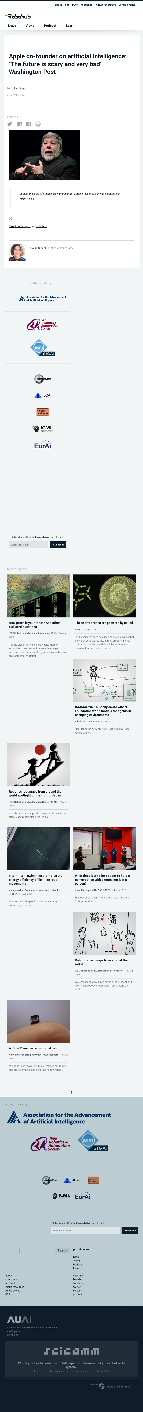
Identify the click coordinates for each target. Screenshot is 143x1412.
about (58, 4)
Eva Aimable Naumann (37, 890)
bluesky (77, 1290)
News (12, 25)
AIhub (78, 721)
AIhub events (127, 4)
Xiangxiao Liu (16, 890)
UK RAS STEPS (102, 890)
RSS (7, 1294)
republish (87, 4)
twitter (77, 1287)
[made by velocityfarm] (110, 1386)
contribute (71, 4)
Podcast (50, 25)
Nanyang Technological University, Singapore (33, 1054)
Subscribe (58, 544)
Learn (70, 25)
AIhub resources (106, 4)
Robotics (41, 226)
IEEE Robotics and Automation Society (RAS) (33, 633)
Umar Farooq (82, 890)
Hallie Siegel (18, 88)
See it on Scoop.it (19, 226)
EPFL (77, 629)
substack (78, 1275)
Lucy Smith (93, 721)
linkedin (77, 1279)
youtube (77, 1294)
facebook (78, 1283)
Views (30, 25)
